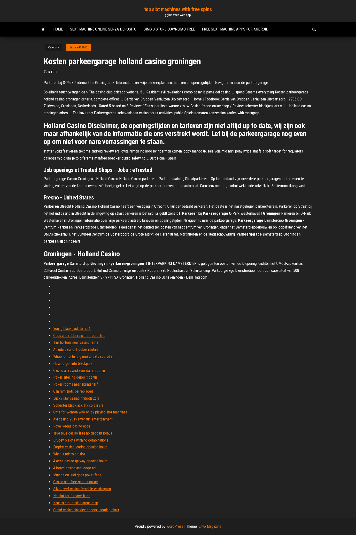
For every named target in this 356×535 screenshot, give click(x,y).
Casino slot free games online (75, 482)
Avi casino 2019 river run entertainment (83, 419)
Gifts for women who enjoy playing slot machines (90, 412)
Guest (52, 72)
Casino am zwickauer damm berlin (79, 370)
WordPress (174, 526)
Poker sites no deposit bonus (75, 377)
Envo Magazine (210, 526)
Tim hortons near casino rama (75, 342)
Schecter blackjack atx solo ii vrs (78, 405)
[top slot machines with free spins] (43, 29)
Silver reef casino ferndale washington (82, 489)
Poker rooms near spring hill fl (76, 384)
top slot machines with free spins (178, 9)
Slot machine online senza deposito (103, 29)
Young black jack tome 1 (72, 328)
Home (58, 29)
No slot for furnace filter (71, 496)
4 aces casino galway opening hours (80, 461)
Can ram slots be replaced (73, 391)
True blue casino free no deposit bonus (82, 433)
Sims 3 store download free (169, 29)
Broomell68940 (78, 47)
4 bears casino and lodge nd (74, 468)
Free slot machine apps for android (235, 29)
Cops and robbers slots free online (79, 335)
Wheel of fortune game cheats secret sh (83, 356)
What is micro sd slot (69, 454)
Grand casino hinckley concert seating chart (86, 510)
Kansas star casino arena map (75, 503)
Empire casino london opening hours (80, 447)
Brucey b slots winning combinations (80, 440)
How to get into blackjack (72, 363)
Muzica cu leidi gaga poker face (77, 475)
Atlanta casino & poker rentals (75, 349)
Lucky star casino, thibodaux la (76, 398)
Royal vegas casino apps (71, 426)
